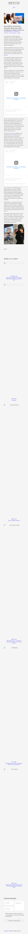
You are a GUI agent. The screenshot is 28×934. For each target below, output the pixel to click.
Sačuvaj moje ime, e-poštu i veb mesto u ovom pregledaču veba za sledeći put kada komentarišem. (14, 915)
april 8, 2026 (14, 883)
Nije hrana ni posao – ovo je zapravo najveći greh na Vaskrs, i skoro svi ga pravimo (14, 642)
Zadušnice (14, 400)
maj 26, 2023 (14, 398)
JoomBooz (6, 930)
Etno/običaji (9, 31)
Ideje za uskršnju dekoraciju (14, 520)
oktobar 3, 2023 (14, 276)
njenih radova (12, 133)
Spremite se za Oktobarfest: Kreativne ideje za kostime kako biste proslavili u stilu (14, 279)
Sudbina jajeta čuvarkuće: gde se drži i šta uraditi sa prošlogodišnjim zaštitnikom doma (14, 886)
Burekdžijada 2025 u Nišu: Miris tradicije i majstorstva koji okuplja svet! (14, 764)
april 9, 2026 (14, 639)
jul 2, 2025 (14, 761)
